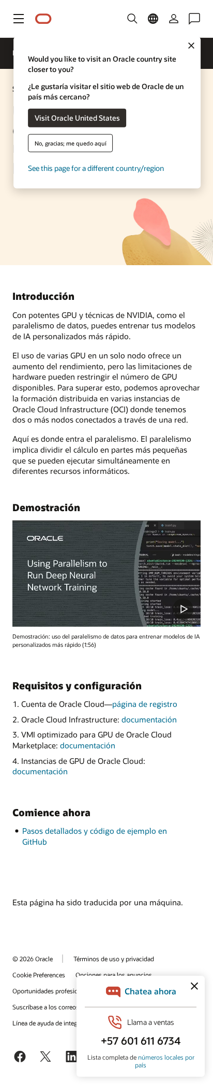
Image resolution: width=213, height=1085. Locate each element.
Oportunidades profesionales (52, 991)
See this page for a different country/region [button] (96, 167)
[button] (18, 18)
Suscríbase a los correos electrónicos (63, 1007)
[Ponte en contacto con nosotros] (194, 18)
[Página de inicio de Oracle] (43, 18)
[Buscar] (132, 18)
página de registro (144, 704)
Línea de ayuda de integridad (52, 1023)
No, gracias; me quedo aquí (70, 143)
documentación (149, 719)
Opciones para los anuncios (113, 975)
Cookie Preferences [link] (38, 975)
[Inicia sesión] (174, 18)
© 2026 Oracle (32, 958)
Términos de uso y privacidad (113, 958)
